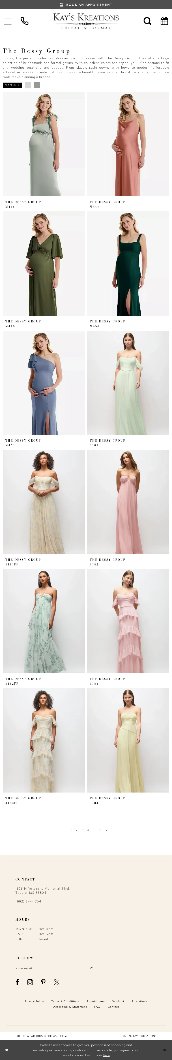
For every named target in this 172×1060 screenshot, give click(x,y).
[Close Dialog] (7, 1050)
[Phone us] (24, 20)
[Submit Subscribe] (91, 968)
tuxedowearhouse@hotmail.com (41, 1036)
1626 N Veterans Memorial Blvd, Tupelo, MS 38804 (42, 891)
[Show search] (147, 20)
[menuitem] (24, 20)
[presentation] (44, 144)
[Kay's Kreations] (86, 21)
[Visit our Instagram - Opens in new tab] (30, 982)
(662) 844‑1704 (28, 901)
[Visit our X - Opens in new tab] (57, 982)
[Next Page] (106, 830)
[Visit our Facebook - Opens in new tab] (17, 982)
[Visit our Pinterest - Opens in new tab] (43, 982)
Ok (165, 1050)
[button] (12, 85)
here (106, 1055)
